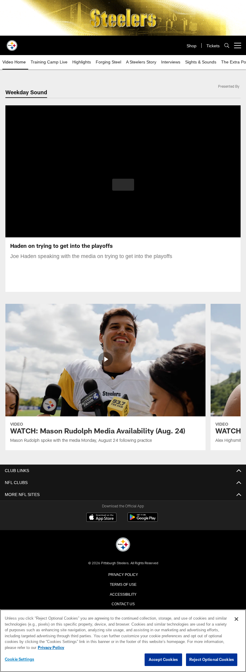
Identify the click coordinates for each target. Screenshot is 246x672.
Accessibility (123, 594)
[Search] (226, 46)
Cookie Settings (19, 659)
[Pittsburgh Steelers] (123, 545)
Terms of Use (123, 584)
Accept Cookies (163, 659)
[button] (123, 185)
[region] (123, 641)
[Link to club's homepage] (12, 43)
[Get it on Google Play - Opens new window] (142, 520)
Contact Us (123, 603)
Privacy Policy (123, 574)
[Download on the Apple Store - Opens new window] (101, 518)
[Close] (236, 619)
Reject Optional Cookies (211, 659)
